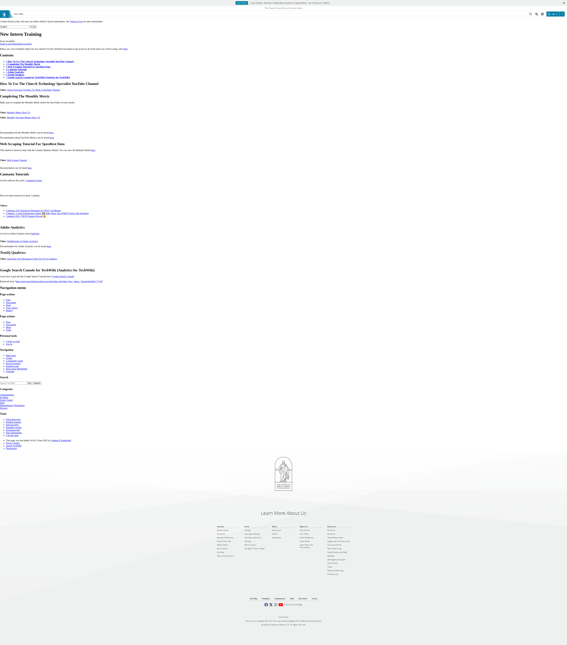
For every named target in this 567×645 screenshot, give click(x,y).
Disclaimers (11, 448)
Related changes (13, 422)
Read (8, 305)
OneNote (35, 233)
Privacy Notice (13, 443)
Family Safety (6, 400)
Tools (8, 330)
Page (8, 300)
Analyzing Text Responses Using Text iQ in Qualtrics (32, 259)
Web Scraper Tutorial (17, 160)
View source (12, 308)
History (9, 310)
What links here (13, 419)
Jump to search (25, 44)
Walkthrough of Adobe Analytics (22, 241)
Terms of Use (76, 21)
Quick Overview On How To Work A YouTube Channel (33, 90)
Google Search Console (63, 276)
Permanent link (13, 430)
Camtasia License (34, 180)
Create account (13, 341)
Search (4, 377)
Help (2, 403)
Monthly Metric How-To (18, 112)
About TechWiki (13, 446)
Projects (3, 408)
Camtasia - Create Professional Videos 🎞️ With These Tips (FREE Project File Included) (47, 213)
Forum (9, 358)
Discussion (11, 302)
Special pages (12, 425)
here (125, 49)
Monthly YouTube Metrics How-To (23, 117)
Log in (9, 344)
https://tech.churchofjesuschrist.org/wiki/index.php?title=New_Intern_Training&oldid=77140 (59, 281)
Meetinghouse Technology (12, 405)
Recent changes (13, 363)
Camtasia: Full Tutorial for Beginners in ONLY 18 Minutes (33, 210)
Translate (10, 371)
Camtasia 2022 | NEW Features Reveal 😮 (26, 216)
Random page (12, 366)
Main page (11, 355)
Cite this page (12, 435)
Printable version (14, 427)
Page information (14, 433)
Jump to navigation (9, 44)
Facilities (4, 397)
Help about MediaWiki (16, 369)
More (8, 327)
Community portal (14, 361)
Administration (7, 395)
